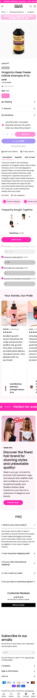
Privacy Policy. (8, 660)
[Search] (31, 6)
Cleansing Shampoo (16, 12)
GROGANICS (5, 63)
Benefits (18, 157)
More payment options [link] (18, 146)
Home (3, 12)
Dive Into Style (13, 502)
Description (7, 157)
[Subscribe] (33, 652)
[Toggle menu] (2, 6)
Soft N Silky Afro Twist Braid (13, 268)
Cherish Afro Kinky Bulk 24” (13, 257)
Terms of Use (29, 658)
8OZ (7, 96)
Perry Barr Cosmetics (15, 691)
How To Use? (30, 157)
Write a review (18, 605)
